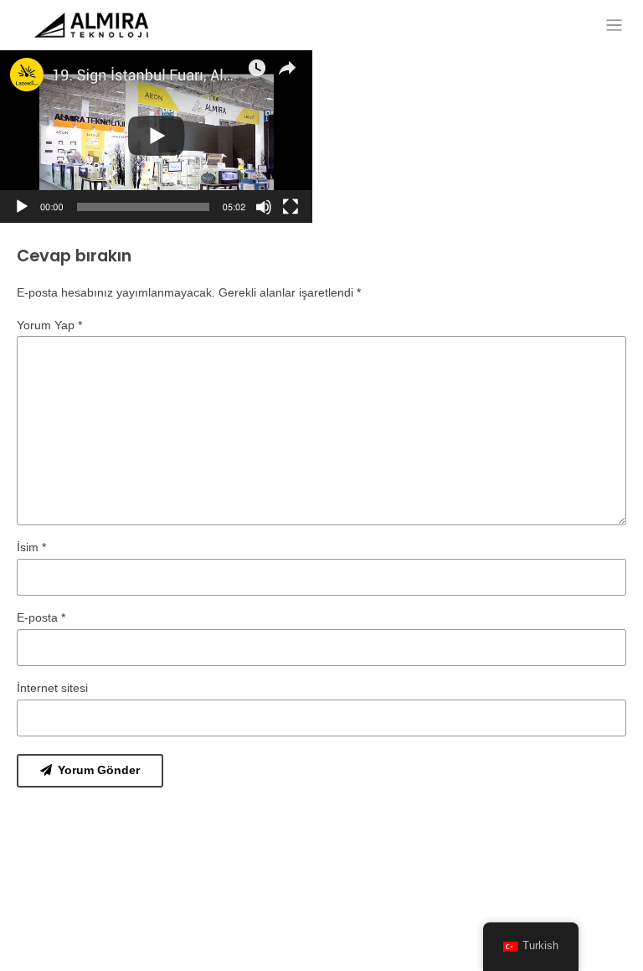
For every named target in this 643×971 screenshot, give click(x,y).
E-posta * (41, 617)
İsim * (31, 547)
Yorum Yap (49, 325)
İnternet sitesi (52, 688)
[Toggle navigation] (614, 25)
